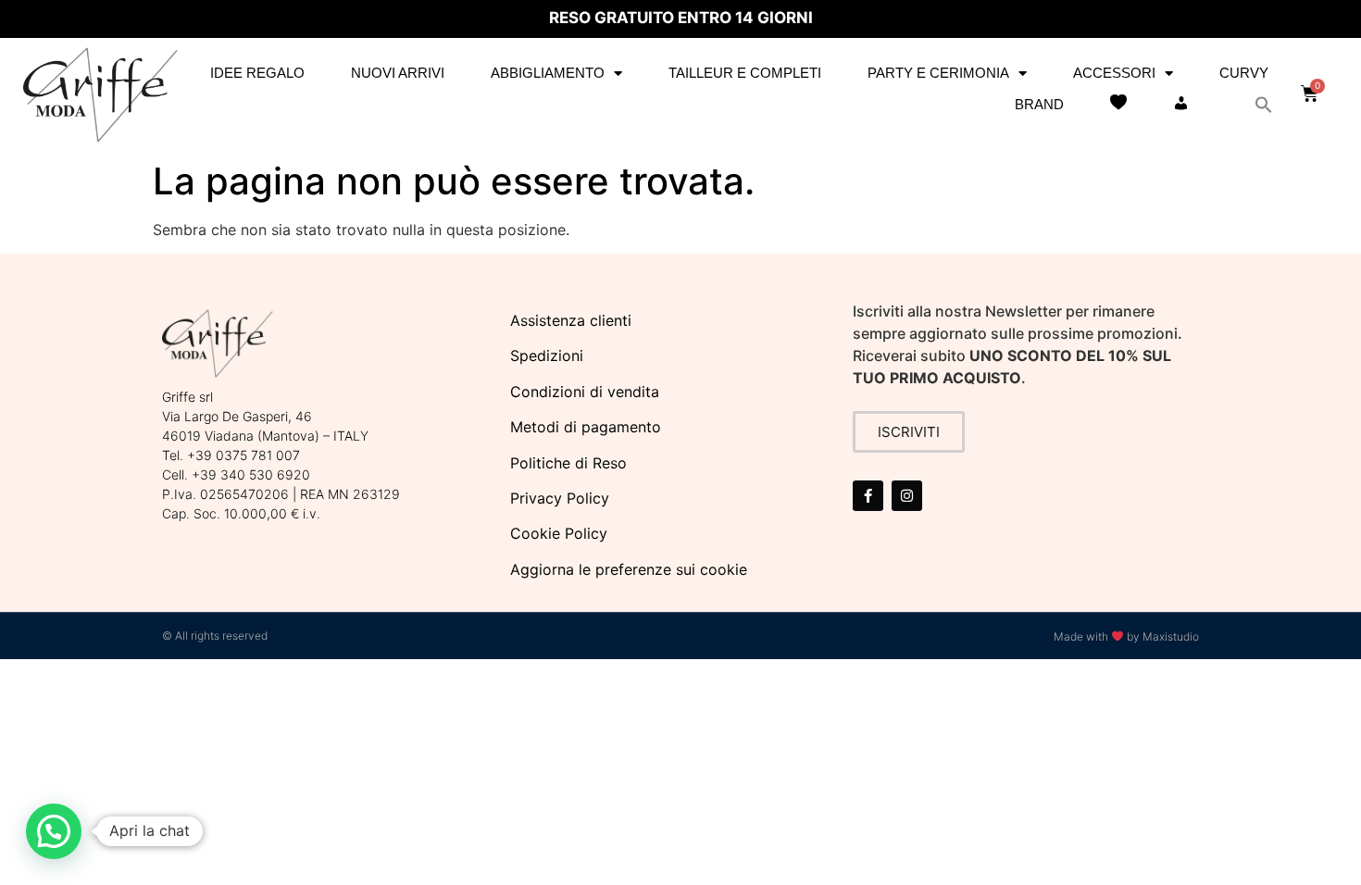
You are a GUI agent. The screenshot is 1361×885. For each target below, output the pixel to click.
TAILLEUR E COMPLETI (744, 73)
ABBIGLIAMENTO (548, 73)
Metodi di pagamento (585, 427)
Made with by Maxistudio (1126, 636)
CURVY (1243, 73)
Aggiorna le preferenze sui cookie (628, 569)
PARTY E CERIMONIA (938, 73)
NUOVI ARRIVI (397, 73)
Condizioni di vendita (584, 391)
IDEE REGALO (257, 73)
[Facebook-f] (868, 495)
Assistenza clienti (570, 320)
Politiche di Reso (568, 463)
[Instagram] (907, 495)
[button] (1264, 104)
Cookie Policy (558, 533)
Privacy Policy (559, 498)
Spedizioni (546, 355)
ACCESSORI (1114, 73)
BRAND (1039, 104)
